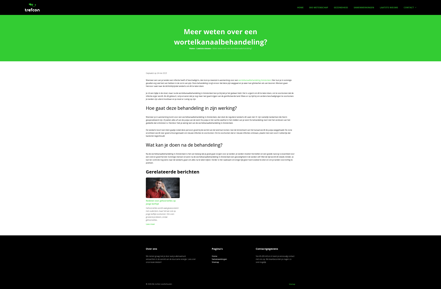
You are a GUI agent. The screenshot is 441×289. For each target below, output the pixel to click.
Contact (409, 7)
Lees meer (150, 224)
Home (300, 7)
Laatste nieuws (389, 7)
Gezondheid (341, 7)
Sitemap (215, 262)
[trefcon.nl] (32, 7)
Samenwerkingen (364, 7)
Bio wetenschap (318, 7)
